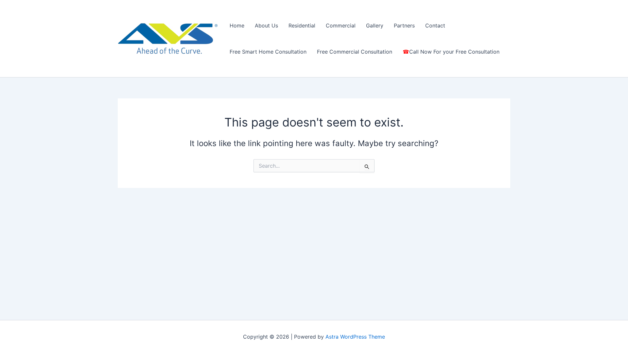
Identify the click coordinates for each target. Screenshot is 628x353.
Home (237, 25)
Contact (435, 25)
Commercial (341, 25)
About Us (266, 25)
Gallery (374, 25)
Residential (301, 25)
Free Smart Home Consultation (268, 51)
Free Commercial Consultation (354, 51)
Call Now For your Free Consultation (454, 51)
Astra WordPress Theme (355, 336)
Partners (404, 25)
